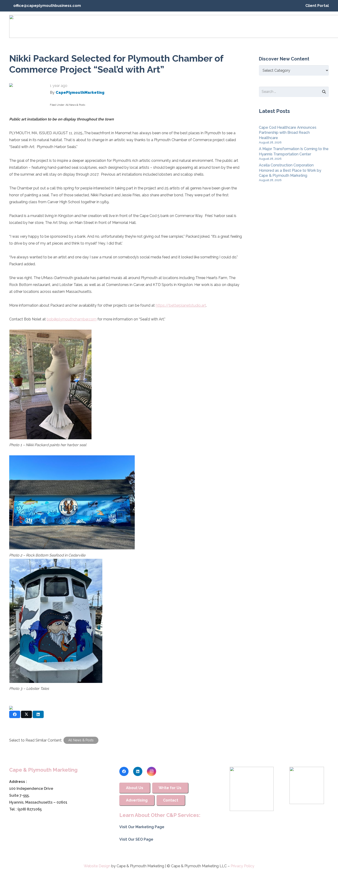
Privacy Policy (242, 866)
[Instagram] (151, 771)
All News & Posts (75, 104)
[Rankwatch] (252, 789)
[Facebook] (124, 771)
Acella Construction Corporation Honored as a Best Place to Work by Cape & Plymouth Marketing (290, 170)
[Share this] (14, 714)
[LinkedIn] (137, 771)
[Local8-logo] (307, 785)
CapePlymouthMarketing (80, 92)
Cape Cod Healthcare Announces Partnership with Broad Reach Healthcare (287, 132)
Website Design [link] (97, 866)
